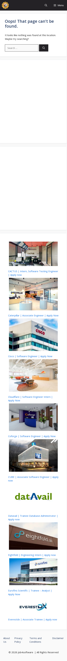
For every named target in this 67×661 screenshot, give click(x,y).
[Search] (43, 48)
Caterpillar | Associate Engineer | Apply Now (33, 315)
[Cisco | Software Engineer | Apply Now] (33, 335)
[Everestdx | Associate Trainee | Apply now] (33, 606)
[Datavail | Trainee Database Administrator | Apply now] (33, 498)
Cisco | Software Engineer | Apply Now (30, 356)
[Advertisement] (33, 101)
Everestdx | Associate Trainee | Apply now (32, 619)
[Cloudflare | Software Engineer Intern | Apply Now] (33, 376)
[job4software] (5, 5)
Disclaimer (58, 638)
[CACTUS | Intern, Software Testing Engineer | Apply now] (33, 254)
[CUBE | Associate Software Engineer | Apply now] (33, 456)
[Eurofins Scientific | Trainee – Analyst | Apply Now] (33, 572)
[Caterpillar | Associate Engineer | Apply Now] (33, 294)
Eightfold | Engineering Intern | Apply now (32, 555)
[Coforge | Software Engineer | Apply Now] (33, 417)
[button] (45, 5)
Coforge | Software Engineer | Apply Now (32, 436)
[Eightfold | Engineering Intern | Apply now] (33, 536)
